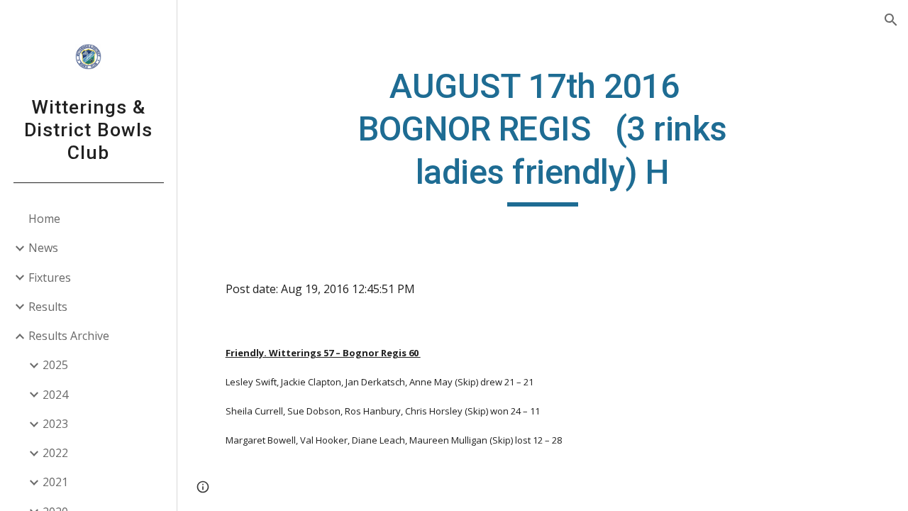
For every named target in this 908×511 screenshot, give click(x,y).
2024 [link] (55, 394)
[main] (542, 136)
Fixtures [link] (49, 277)
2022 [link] (55, 453)
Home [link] (44, 218)
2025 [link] (55, 365)
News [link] (43, 248)
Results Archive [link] (68, 336)
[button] (891, 20)
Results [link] (47, 306)
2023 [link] (55, 424)
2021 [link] (55, 482)
